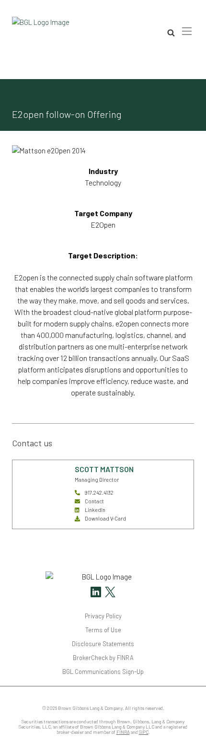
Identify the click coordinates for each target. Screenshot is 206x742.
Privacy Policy (103, 616)
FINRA (123, 732)
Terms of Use (103, 630)
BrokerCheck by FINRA (103, 657)
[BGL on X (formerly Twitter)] (109, 593)
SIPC (144, 732)
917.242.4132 (99, 492)
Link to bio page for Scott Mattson (38, 477)
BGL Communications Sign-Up (103, 671)
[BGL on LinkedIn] (96, 593)
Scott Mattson (104, 469)
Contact (94, 501)
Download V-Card (105, 518)
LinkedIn (95, 510)
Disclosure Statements (103, 644)
